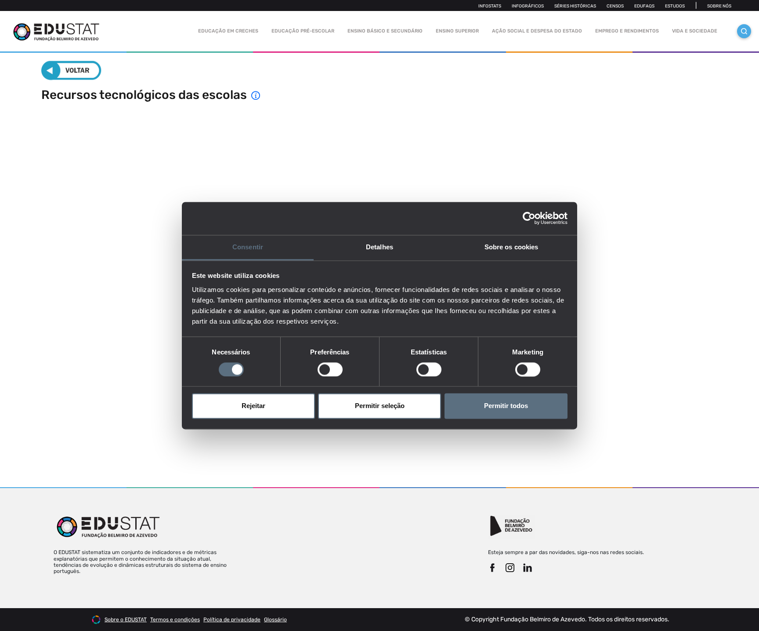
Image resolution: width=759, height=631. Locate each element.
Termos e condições (175, 619)
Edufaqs (644, 6)
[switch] (330, 369)
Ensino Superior (457, 31)
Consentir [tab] (247, 247)
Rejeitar (253, 406)
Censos (615, 6)
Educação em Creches (228, 31)
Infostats (489, 6)
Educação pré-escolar (302, 31)
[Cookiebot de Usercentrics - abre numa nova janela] (529, 218)
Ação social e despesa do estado (537, 31)
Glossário (275, 619)
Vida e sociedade (694, 31)
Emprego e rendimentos (627, 31)
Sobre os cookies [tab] (511, 247)
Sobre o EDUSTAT (126, 619)
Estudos (675, 6)
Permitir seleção (380, 406)
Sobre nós (719, 6)
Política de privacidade (231, 619)
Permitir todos (506, 406)
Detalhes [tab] (379, 247)
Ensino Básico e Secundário (385, 31)
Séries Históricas (575, 6)
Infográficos (528, 6)
